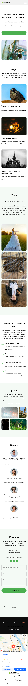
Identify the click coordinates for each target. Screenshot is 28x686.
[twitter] (11, 561)
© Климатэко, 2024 (14, 610)
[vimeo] (17, 561)
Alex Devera (17, 622)
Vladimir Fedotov (23, 622)
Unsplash (12, 622)
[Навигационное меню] (25, 2)
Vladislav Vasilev (17, 624)
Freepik (8, 622)
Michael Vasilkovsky (10, 624)
